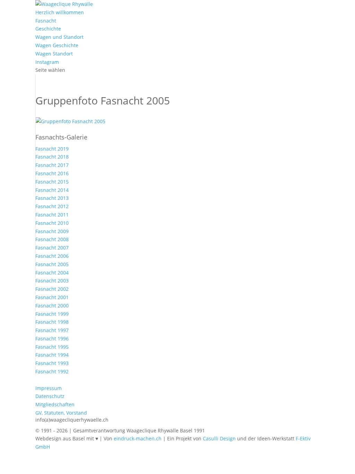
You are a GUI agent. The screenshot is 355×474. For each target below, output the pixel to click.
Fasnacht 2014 (52, 190)
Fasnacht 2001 (52, 297)
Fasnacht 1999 (52, 314)
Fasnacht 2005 (52, 264)
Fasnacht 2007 (52, 247)
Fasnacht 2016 (52, 173)
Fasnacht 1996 (52, 338)
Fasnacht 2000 (52, 305)
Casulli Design (219, 438)
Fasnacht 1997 (52, 330)
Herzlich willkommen (59, 12)
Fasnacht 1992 (52, 371)
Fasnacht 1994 (52, 355)
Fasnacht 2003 (52, 280)
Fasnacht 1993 (52, 363)
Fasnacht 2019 (52, 148)
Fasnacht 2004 (52, 272)
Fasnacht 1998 (52, 322)
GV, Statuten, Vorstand (61, 412)
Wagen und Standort (59, 37)
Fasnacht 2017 (52, 165)
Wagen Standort (54, 53)
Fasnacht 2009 (52, 231)
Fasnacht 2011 (52, 214)
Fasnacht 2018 (52, 156)
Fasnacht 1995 (52, 347)
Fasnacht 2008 (52, 239)
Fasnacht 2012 (52, 206)
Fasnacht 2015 (52, 181)
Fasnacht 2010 (52, 223)
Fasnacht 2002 (52, 289)
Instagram (47, 62)
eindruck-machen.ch (138, 438)
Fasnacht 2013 (52, 198)
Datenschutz (49, 396)
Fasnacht (45, 20)
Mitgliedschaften (55, 404)
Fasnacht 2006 (52, 256)
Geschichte (48, 28)
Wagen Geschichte (56, 45)
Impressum (48, 388)
